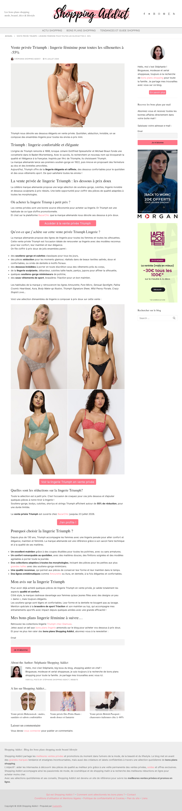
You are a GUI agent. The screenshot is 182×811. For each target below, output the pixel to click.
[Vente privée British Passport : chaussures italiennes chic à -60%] (107, 701)
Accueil (9, 36)
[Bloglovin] (154, 14)
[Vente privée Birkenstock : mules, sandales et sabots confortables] (28, 701)
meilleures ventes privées (49, 756)
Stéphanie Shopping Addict (27, 59)
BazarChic (43, 215)
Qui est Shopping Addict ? (60, 794)
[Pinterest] (164, 14)
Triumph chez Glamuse (59, 624)
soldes (150, 767)
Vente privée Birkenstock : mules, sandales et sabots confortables (28, 715)
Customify (57, 806)
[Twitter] (149, 14)
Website (74, 680)
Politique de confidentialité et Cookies (104, 798)
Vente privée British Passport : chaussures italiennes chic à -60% (107, 715)
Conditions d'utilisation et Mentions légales (58, 798)
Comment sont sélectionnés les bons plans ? (101, 794)
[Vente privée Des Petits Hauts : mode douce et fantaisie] (67, 701)
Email (13, 638)
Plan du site (133, 798)
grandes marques (18, 759)
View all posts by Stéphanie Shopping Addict (47, 680)
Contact (131, 794)
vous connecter (32, 730)
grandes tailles (18, 566)
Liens (144, 798)
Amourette (55, 573)
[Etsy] (169, 14)
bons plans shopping (152, 77)
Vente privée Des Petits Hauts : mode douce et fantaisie (66, 715)
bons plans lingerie (46, 627)
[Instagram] (159, 14)
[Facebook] (144, 14)
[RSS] (174, 14)
